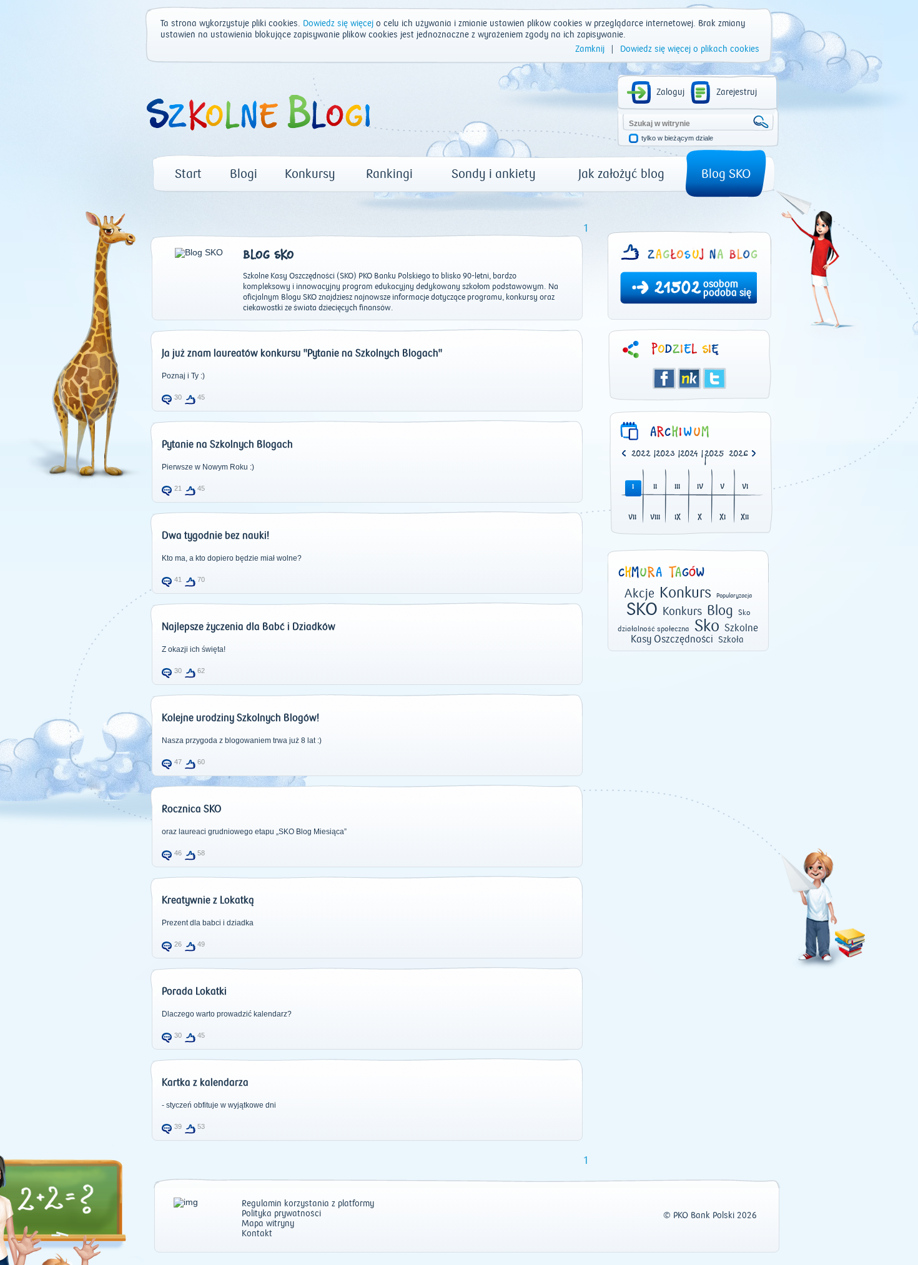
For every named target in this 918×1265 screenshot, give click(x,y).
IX (677, 518)
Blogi (243, 174)
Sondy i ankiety (494, 174)
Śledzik (689, 378)
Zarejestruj (736, 92)
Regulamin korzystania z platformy (308, 1204)
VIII (655, 518)
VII (632, 518)
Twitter (714, 378)
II (655, 487)
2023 (665, 454)
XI (722, 518)
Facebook (664, 378)
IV (700, 487)
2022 (641, 454)
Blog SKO (726, 174)
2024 (689, 454)
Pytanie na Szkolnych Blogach (227, 444)
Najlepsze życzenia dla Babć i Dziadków (248, 626)
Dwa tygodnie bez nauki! (215, 535)
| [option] (643, 454)
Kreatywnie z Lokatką (208, 900)
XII (745, 518)
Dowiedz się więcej (338, 24)
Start (188, 174)
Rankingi (389, 174)
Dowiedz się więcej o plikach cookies (689, 49)
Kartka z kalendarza (205, 1082)
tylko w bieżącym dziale (677, 138)
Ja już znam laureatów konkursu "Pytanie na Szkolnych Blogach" (302, 353)
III (677, 487)
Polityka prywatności (281, 1214)
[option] (741, 454)
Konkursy (310, 174)
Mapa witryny (268, 1224)
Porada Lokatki (194, 991)
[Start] (257, 135)
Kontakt (257, 1234)
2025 (714, 454)
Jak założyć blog (621, 174)
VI (745, 487)
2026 (738, 454)
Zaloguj (670, 92)
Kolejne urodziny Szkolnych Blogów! (240, 718)
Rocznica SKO (192, 809)
